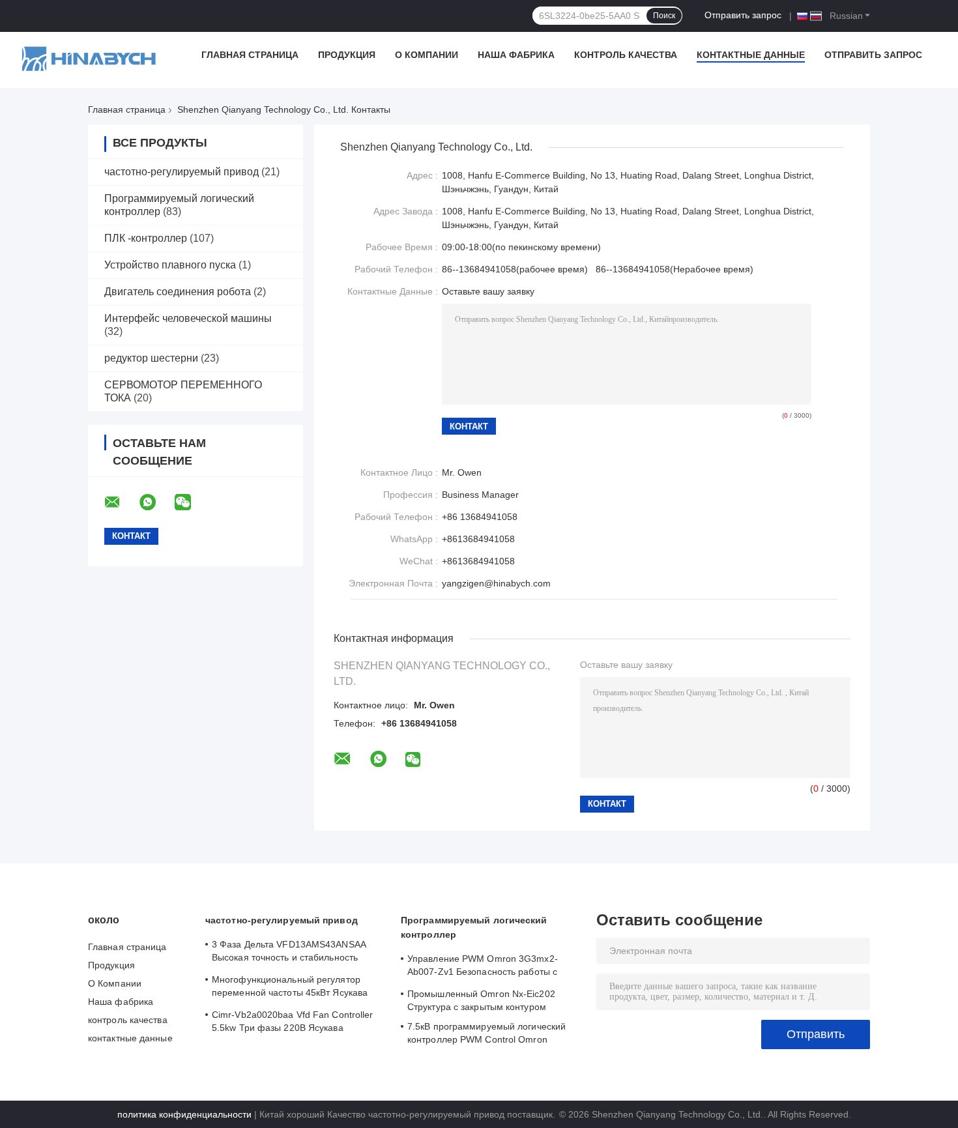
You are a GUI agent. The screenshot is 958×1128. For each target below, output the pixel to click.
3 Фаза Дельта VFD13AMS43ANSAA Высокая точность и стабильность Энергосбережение (289, 952)
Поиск (664, 15)
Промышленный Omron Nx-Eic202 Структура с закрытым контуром (481, 1000)
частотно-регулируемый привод (181, 171)
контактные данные (751, 55)
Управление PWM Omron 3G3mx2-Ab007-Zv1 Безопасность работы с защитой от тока (482, 967)
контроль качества (625, 55)
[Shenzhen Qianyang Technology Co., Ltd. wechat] (191, 502)
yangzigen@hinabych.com (496, 583)
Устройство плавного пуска (170, 264)
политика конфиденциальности (184, 1114)
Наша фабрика (516, 55)
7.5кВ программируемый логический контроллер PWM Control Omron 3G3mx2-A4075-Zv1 (486, 1034)
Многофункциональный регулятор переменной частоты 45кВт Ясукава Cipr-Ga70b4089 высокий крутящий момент (290, 988)
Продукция (346, 55)
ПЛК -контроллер (145, 238)
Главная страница (249, 55)
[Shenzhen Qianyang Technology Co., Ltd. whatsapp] (155, 502)
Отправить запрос (742, 15)
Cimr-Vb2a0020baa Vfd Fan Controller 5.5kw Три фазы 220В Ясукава (292, 1021)
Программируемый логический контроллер (474, 927)
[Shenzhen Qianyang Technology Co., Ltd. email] (120, 502)
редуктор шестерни (151, 358)
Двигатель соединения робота (177, 291)
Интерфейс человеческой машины (188, 318)
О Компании (426, 55)
